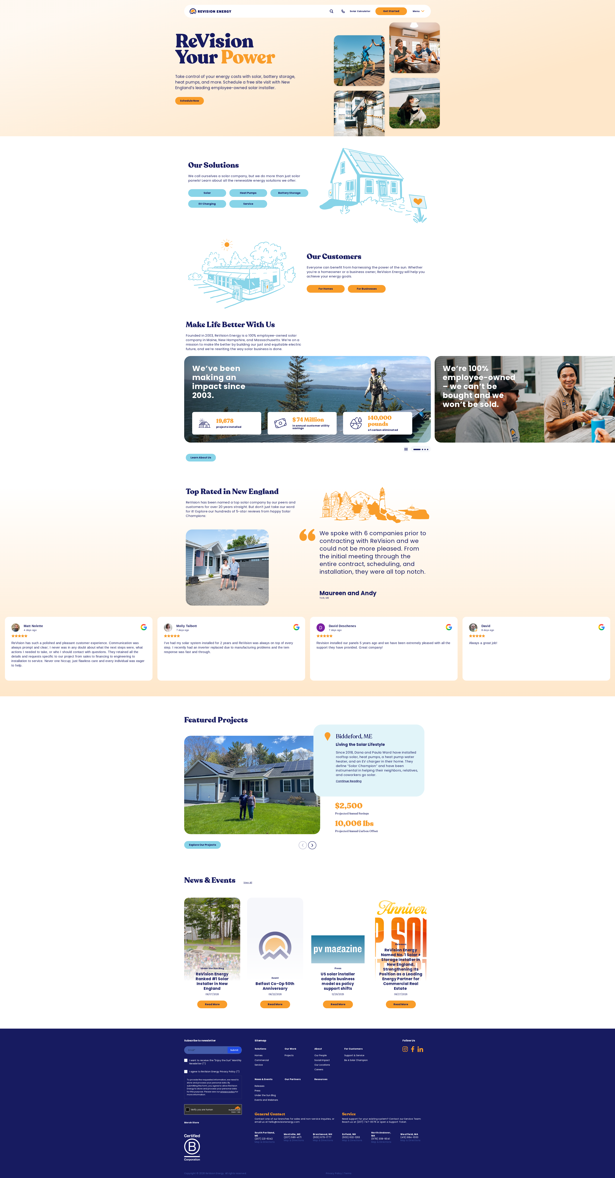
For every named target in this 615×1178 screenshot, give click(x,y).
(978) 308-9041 (380, 1138)
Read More (212, 1004)
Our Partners (293, 1079)
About (318, 1048)
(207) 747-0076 (366, 1122)
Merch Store (191, 1122)
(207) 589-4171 (293, 1137)
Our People (320, 1055)
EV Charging (207, 204)
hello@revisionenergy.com (284, 1122)
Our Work (290, 1048)
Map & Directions (265, 1142)
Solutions (260, 1048)
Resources (320, 1079)
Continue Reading (348, 781)
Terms (348, 1173)
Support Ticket (397, 1122)
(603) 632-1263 (351, 1137)
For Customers (353, 1048)
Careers (318, 1069)
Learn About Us (201, 457)
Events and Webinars (266, 1100)
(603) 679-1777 (322, 1137)
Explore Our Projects (202, 845)
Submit (234, 1050)
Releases (259, 1086)
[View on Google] (15, 627)
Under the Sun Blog (265, 1095)
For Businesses (367, 289)
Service (248, 204)
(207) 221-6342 (264, 1138)
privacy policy (227, 1091)
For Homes (326, 289)
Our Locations (322, 1064)
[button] (312, 845)
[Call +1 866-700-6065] (343, 11)
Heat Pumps (248, 193)
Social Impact (322, 1060)
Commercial (262, 1060)
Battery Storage (289, 193)
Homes (258, 1055)
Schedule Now (189, 101)
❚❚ (406, 449)
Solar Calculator (360, 11)
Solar (207, 193)
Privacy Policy (334, 1173)
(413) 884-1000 (409, 1137)
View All (247, 882)
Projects (289, 1055)
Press (257, 1090)
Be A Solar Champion (356, 1060)
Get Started (391, 11)
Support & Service (354, 1055)
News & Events (263, 1079)
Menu (416, 11)
